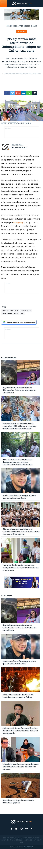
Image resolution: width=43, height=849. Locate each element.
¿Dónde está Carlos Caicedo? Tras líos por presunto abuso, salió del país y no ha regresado (20, 730)
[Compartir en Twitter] (12, 93)
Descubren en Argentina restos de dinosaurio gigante (18, 801)
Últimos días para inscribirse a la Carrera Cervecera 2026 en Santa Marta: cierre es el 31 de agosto (21, 531)
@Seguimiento (20, 147)
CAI (22, 314)
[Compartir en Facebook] (7, 93)
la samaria (21, 31)
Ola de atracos (26, 311)
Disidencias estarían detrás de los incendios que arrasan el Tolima (18, 695)
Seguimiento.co (17, 145)
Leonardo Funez (28, 847)
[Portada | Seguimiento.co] (21, 821)
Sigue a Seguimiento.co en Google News (21, 322)
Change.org (18, 222)
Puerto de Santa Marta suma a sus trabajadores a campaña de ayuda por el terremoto (21, 567)
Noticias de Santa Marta (10, 311)
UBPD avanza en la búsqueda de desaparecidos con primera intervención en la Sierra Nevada (17, 462)
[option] (21, 112)
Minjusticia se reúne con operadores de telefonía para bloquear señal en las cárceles (21, 766)
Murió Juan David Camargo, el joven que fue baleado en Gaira (19, 496)
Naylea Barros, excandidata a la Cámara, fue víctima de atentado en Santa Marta (19, 390)
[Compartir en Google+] (18, 93)
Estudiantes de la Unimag (10, 314)
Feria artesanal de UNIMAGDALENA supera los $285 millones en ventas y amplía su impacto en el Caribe (19, 426)
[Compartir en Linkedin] (23, 93)
